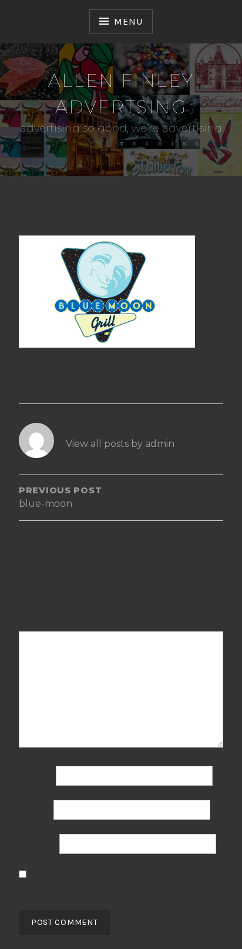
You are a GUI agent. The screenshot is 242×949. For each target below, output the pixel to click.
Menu (128, 21)
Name (36, 775)
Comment (42, 624)
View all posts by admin (120, 443)
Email (35, 809)
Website (38, 843)
